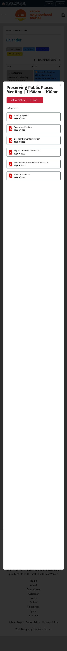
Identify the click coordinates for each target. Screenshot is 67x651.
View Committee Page (25, 100)
